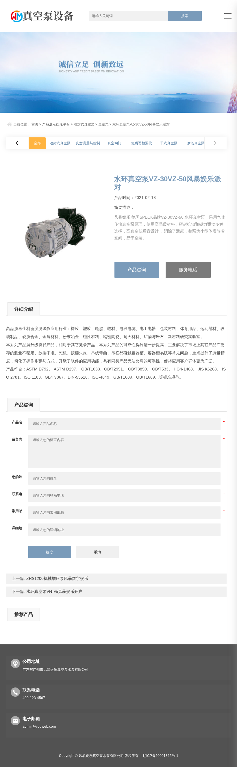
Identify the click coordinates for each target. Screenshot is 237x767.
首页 (35, 124)
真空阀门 (114, 143)
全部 (37, 143)
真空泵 (103, 124)
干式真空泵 (168, 143)
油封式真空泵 (84, 124)
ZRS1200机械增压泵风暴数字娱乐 (56, 578)
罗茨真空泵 (196, 143)
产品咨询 (136, 269)
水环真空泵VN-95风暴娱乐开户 (53, 591)
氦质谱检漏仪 (141, 143)
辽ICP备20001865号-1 (160, 756)
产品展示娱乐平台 (56, 124)
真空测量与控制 (88, 143)
